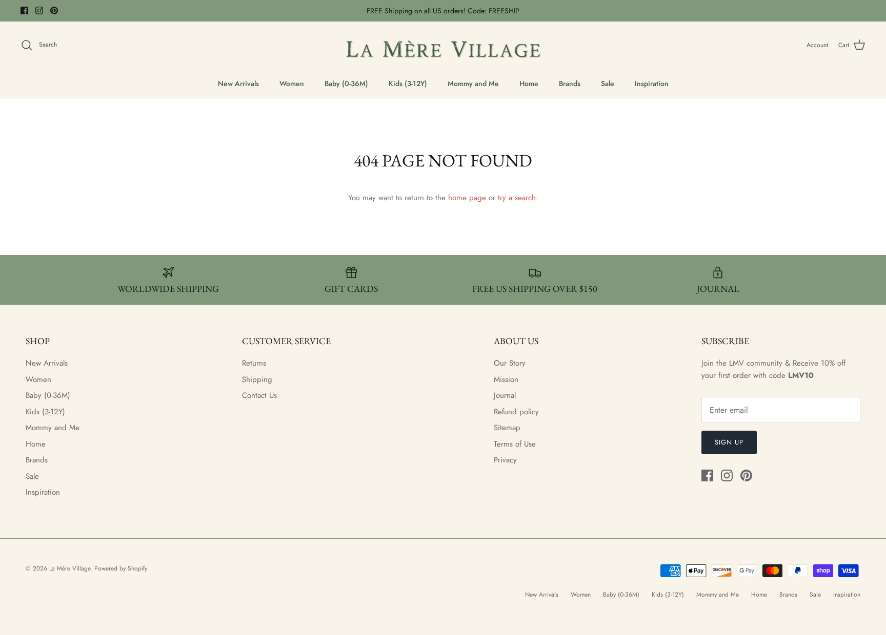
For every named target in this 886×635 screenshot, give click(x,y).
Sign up (729, 442)
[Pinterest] (54, 10)
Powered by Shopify (120, 568)
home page (467, 197)
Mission (506, 379)
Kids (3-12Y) (408, 83)
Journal (505, 395)
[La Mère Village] (443, 45)
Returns (254, 363)
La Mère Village (69, 568)
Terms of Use (515, 444)
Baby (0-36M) (346, 83)
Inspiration (652, 83)
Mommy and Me (473, 83)
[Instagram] (39, 10)
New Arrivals (238, 83)
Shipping (257, 379)
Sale (607, 83)
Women (291, 83)
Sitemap (507, 427)
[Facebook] (24, 10)
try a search (517, 197)
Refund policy (516, 411)
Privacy (505, 459)
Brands (569, 83)
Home (528, 83)
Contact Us (259, 395)
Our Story (510, 363)
